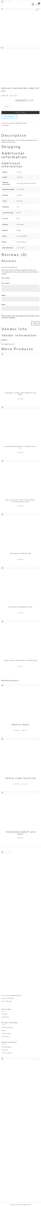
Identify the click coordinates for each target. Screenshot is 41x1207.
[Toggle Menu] (33, 4)
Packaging (4, 1014)
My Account (4, 1050)
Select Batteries (6, 100)
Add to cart (20, 112)
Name (4, 295)
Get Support (9, 116)
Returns (3, 1030)
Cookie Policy (5, 1017)
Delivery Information (7, 1027)
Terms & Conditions (7, 1053)
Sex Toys (24, 123)
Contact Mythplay (6, 1047)
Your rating (6, 278)
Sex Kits (17, 123)
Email (4, 304)
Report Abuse (5, 125)
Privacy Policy (5, 1036)
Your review (6, 283)
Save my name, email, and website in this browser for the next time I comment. (20, 317)
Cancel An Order (6, 1033)
